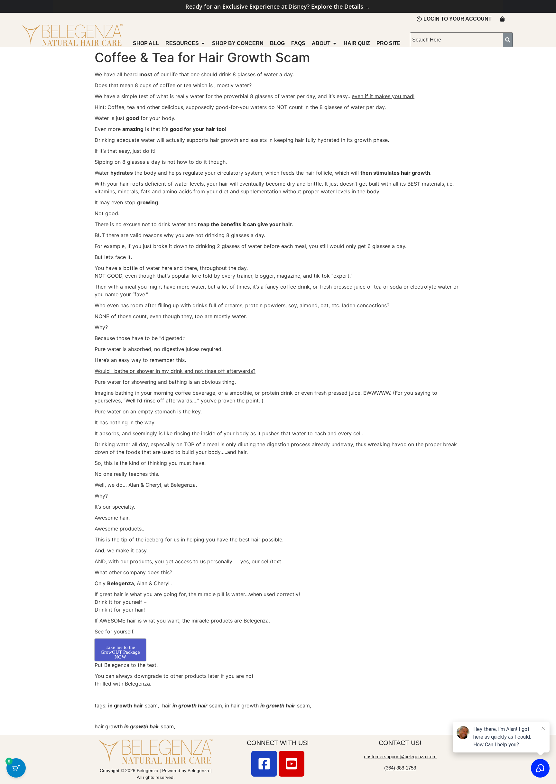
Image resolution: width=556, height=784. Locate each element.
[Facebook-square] (264, 764)
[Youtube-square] (291, 764)
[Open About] (334, 43)
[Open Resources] (203, 43)
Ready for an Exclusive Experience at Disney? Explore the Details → (278, 6)
